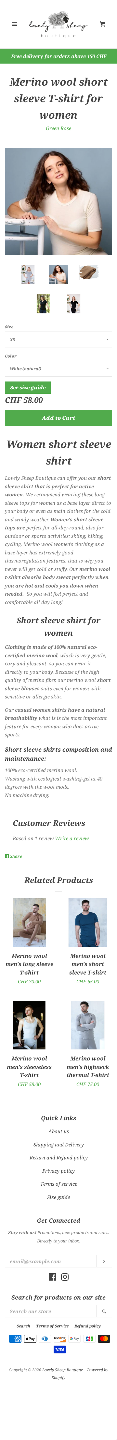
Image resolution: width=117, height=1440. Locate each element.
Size (9, 327)
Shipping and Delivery (58, 1144)
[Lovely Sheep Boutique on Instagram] (65, 1278)
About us (58, 1131)
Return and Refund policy (59, 1157)
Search (23, 1326)
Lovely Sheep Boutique (62, 1370)
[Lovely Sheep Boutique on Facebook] (52, 1278)
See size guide (28, 387)
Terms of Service (52, 1326)
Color (11, 356)
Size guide (58, 1197)
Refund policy (87, 1326)
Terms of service (58, 1183)
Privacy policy (58, 1171)
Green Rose (58, 128)
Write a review (72, 838)
